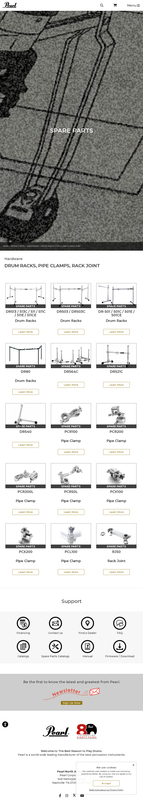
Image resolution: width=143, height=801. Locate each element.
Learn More (25, 331)
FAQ (120, 633)
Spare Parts (18, 246)
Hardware (33, 246)
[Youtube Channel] (82, 796)
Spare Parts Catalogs (55, 656)
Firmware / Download (119, 656)
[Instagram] (66, 796)
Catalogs (23, 656)
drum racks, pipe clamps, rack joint (61, 246)
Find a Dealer (87, 633)
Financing (23, 633)
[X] (74, 796)
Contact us (55, 633)
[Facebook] (60, 796)
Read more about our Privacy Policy (106, 790)
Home (6, 246)
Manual (88, 656)
